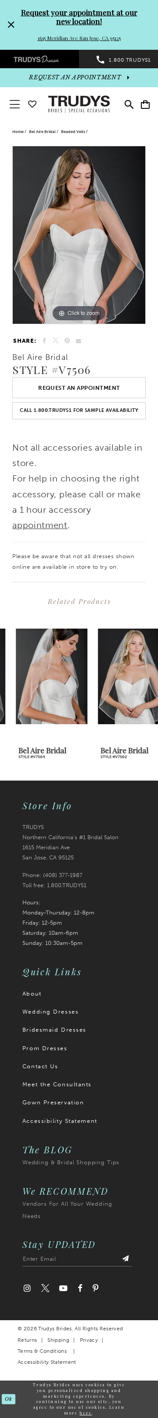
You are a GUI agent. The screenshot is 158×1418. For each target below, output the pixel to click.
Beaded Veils (73, 132)
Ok (8, 1399)
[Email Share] (78, 341)
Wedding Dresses (50, 1011)
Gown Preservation (53, 1102)
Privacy (89, 1340)
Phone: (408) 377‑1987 (52, 874)
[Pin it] (67, 341)
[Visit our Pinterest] (96, 1288)
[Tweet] (55, 340)
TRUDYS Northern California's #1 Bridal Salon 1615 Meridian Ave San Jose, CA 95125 (70, 842)
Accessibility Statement (59, 1120)
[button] (145, 104)
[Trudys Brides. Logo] (79, 103)
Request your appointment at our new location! (79, 16)
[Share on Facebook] (44, 341)
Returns (27, 1340)
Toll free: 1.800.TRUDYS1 (54, 885)
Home (18, 132)
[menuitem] (39, 59)
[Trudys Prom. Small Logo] (39, 59)
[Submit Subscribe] (126, 1260)
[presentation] (38, 676)
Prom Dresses (45, 1047)
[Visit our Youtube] (63, 1288)
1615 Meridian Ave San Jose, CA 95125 (79, 38)
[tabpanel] (79, 235)
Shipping (58, 1340)
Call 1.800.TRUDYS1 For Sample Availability (79, 410)
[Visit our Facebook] (80, 1288)
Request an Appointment (79, 387)
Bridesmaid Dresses (54, 1029)
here (85, 1413)
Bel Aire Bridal (42, 132)
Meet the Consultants (57, 1084)
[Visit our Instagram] (27, 1288)
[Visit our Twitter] (45, 1288)
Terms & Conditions (42, 1351)
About (32, 993)
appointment (40, 525)
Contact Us (40, 1066)
